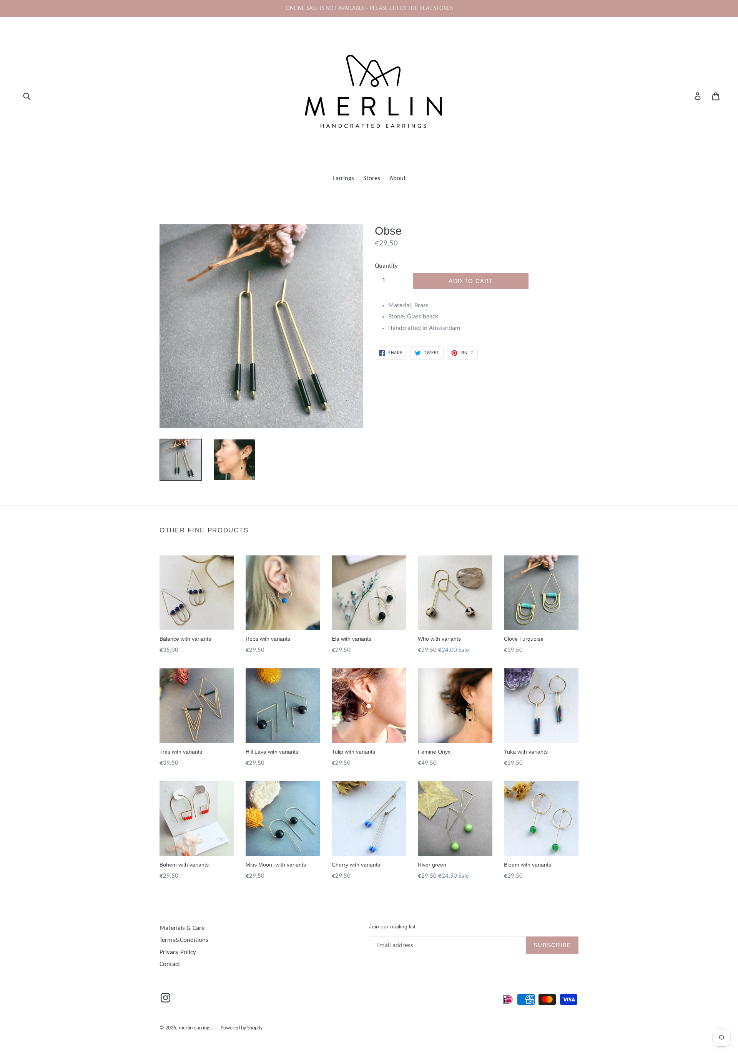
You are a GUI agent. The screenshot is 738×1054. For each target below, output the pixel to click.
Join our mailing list (392, 926)
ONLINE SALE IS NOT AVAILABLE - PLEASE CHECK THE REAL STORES (369, 8)
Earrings (343, 178)
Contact (170, 964)
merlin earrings (195, 1028)
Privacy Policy (178, 952)
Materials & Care (182, 928)
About (397, 178)
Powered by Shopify (242, 1028)
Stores (371, 178)
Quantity (386, 266)
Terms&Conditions (184, 940)
